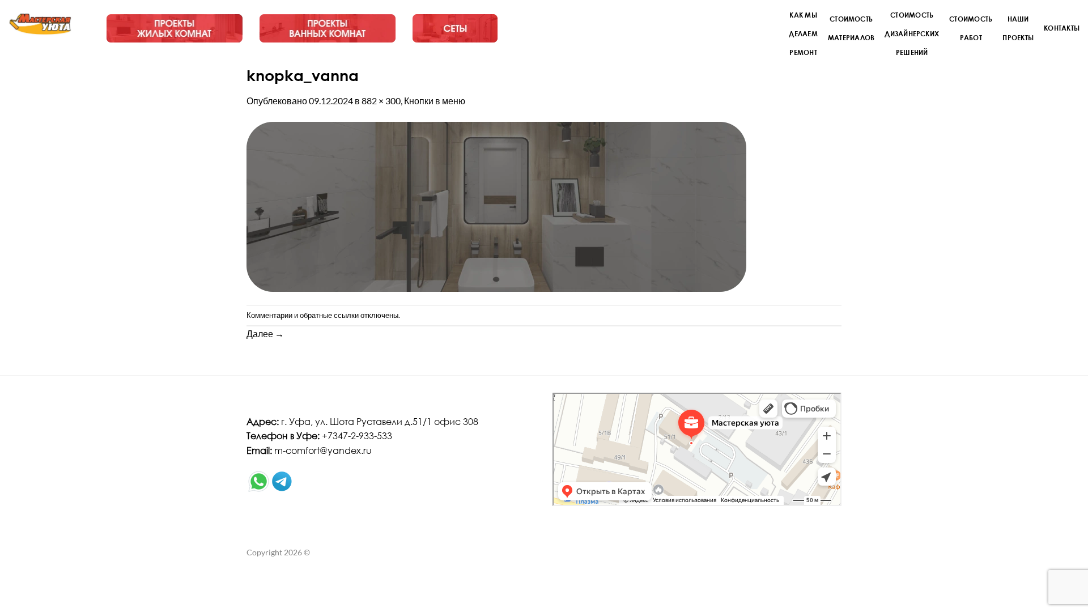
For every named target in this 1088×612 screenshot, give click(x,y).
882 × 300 (381, 100)
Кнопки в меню (434, 100)
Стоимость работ (970, 28)
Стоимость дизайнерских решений (912, 33)
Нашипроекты (1018, 28)
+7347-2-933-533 (357, 435)
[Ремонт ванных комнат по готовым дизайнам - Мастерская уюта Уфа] (40, 24)
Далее (265, 333)
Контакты (1062, 27)
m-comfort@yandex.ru (323, 450)
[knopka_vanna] (496, 205)
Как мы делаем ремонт (803, 33)
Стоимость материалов (851, 28)
